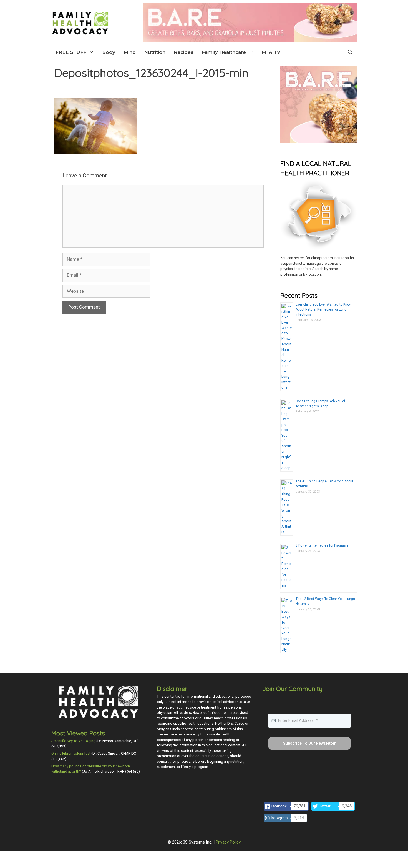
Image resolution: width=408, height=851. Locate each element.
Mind (130, 52)
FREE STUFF (71, 52)
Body (108, 52)
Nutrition (154, 52)
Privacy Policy (228, 842)
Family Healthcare (224, 52)
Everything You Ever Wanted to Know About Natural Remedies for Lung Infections (324, 309)
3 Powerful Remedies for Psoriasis (322, 545)
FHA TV (271, 52)
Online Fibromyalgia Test (70, 753)
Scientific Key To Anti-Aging (73, 741)
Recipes (183, 52)
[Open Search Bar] (350, 52)
